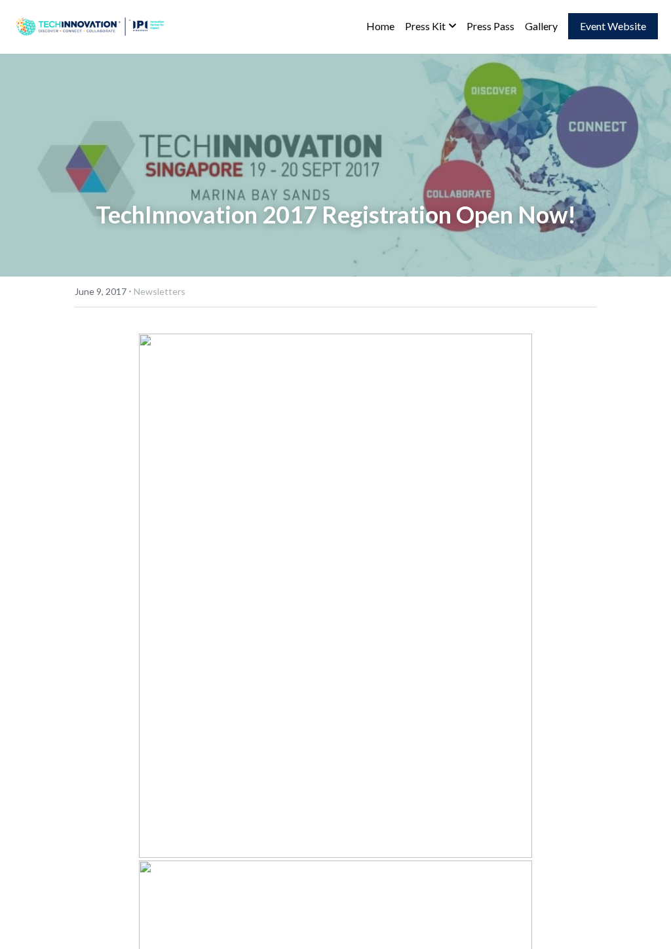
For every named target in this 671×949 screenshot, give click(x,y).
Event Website (613, 26)
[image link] (91, 25)
